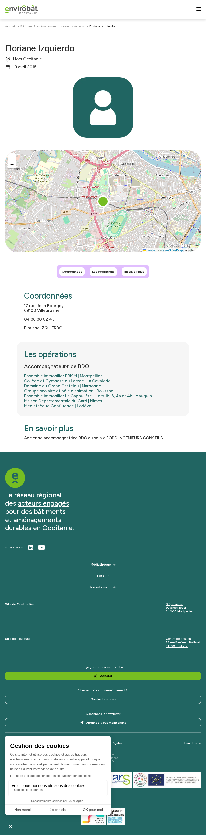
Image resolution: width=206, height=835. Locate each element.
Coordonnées (72, 271)
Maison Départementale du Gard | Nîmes (63, 400)
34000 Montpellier (179, 611)
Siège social (174, 604)
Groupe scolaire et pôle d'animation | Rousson (68, 391)
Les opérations (103, 271)
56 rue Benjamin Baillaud (183, 642)
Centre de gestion (178, 639)
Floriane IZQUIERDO (43, 327)
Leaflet (151, 250)
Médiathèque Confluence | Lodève (57, 405)
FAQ (100, 576)
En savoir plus (134, 271)
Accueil (10, 26)
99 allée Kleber (176, 607)
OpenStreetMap (172, 250)
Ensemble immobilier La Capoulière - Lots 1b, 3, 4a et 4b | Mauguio (88, 395)
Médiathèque (101, 564)
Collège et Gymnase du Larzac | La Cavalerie (67, 380)
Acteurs (79, 26)
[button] (103, 201)
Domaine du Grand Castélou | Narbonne (62, 385)
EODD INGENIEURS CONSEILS (134, 437)
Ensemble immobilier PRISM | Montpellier (63, 375)
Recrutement (100, 587)
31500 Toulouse (177, 646)
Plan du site (192, 743)
